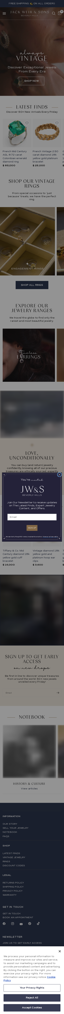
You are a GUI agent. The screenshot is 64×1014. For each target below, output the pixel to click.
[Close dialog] (59, 474)
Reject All (32, 997)
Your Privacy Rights (32, 987)
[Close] (60, 951)
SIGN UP (32, 528)
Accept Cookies (32, 1007)
